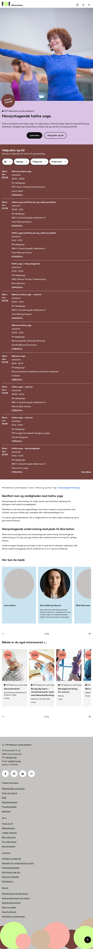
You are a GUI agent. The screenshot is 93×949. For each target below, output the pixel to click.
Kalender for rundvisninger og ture (18, 863)
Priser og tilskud (9, 793)
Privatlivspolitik (9, 806)
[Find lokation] (77, 5)
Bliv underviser (9, 837)
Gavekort (6, 811)
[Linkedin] (22, 773)
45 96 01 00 (11, 757)
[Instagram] (14, 773)
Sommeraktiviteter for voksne (16, 898)
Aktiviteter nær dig (11, 872)
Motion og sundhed (43, 488)
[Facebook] (5, 773)
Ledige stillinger (9, 832)
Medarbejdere (8, 828)
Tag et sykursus (9, 911)
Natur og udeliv (9, 907)
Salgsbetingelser (10, 802)
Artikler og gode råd (11, 858)
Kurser (31, 488)
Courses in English (10, 876)
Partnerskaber (9, 846)
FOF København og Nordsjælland (14, 488)
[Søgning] (83, 5)
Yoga (55, 488)
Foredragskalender (10, 867)
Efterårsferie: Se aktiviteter (15, 893)
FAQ (4, 797)
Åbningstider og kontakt (13, 788)
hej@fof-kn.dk (14, 761)
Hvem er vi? (7, 823)
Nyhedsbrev (7, 881)
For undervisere (9, 841)
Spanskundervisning (11, 902)
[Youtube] (31, 773)
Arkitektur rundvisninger (13, 916)
